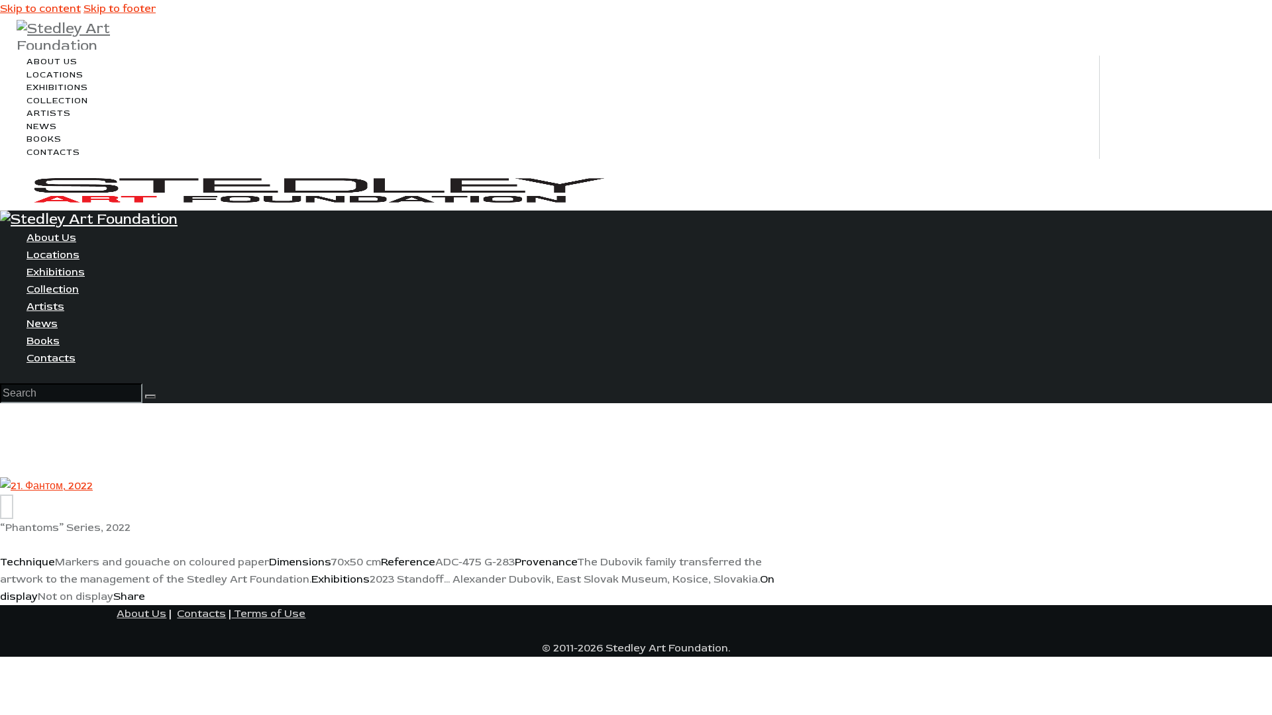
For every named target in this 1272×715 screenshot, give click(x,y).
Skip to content (40, 8)
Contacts (201, 613)
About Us (141, 613)
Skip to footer (119, 8)
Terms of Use (268, 613)
